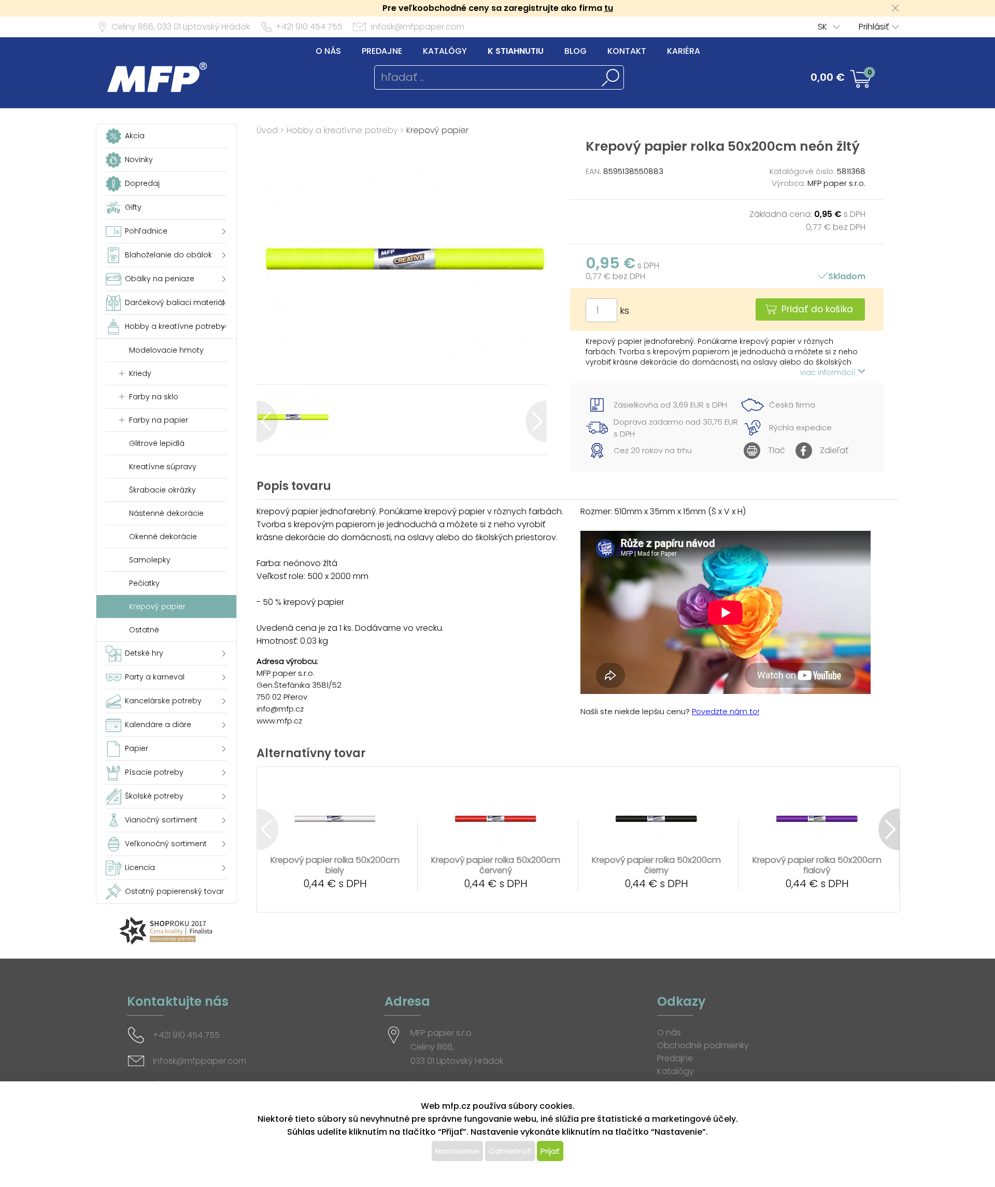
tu (608, 8)
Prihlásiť (874, 27)
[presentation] (267, 421)
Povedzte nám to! (725, 711)
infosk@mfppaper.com (417, 27)
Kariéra (683, 51)
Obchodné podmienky (703, 1045)
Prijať (550, 1151)
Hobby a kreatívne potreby (342, 130)
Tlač (776, 450)
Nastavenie (457, 1151)
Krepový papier (437, 130)
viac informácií (829, 372)
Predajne (382, 51)
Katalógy (445, 51)
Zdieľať (834, 450)
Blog (575, 51)
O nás (328, 51)
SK (822, 27)
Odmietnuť (510, 1151)
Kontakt (626, 51)
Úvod (267, 130)
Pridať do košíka (817, 309)
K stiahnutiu (516, 51)
